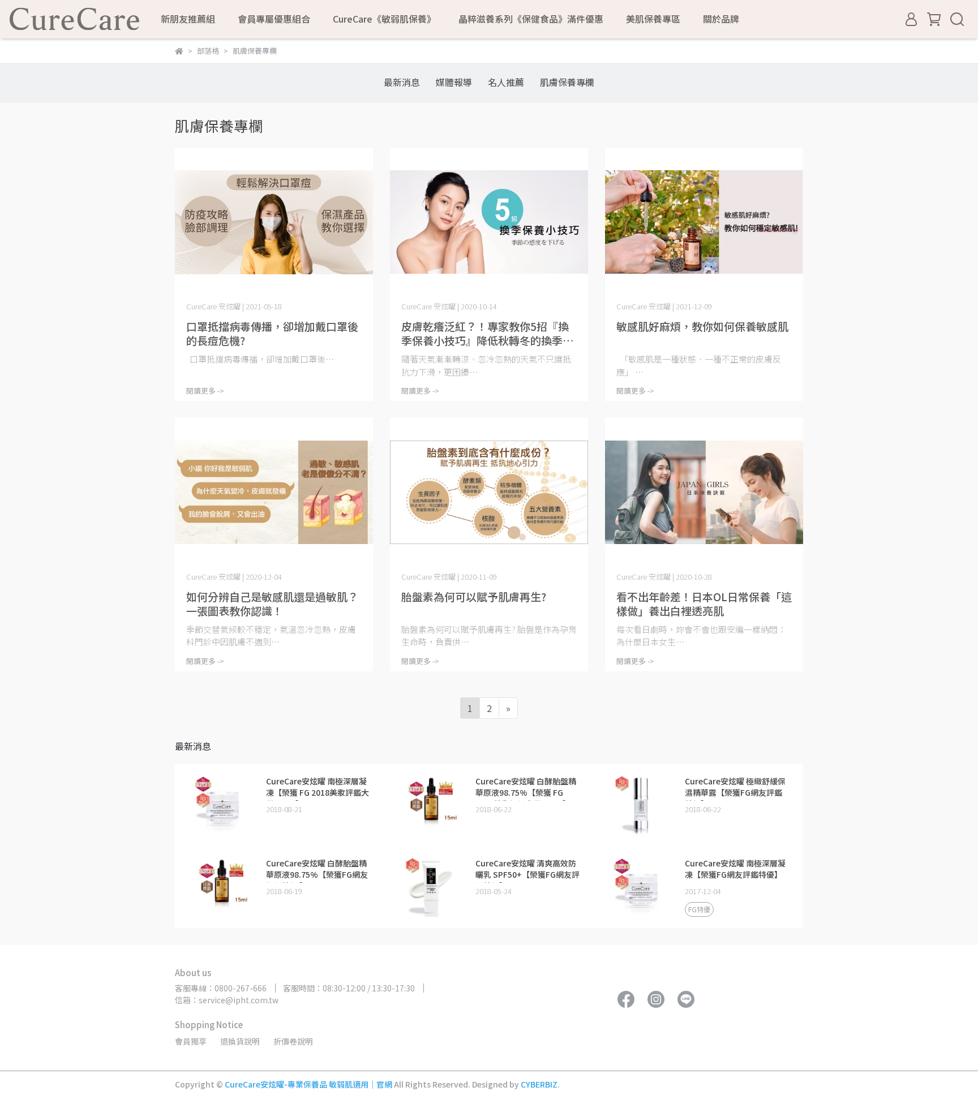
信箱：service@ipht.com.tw (226, 1000)
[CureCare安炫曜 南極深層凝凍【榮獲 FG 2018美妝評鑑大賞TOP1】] (221, 804)
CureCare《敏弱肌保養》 (384, 18)
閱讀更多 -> (205, 390)
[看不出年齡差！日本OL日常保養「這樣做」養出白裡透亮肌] (704, 492)
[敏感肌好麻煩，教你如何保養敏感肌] (704, 222)
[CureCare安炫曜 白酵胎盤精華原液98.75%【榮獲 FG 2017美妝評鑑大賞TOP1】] (431, 804)
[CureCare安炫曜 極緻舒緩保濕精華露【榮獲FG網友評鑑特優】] (640, 804)
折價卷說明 (293, 1041)
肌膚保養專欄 (567, 82)
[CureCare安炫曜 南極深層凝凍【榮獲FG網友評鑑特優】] (640, 886)
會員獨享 (191, 1041)
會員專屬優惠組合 (274, 18)
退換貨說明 (240, 1041)
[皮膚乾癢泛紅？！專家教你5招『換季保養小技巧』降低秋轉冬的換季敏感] (489, 222)
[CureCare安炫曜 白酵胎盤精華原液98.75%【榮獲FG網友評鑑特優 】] (221, 886)
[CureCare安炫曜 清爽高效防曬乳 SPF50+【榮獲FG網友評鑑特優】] (431, 886)
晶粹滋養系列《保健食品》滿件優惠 (530, 18)
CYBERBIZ (539, 1084)
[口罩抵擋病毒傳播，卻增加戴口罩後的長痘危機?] (274, 222)
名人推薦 (506, 82)
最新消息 (402, 82)
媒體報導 (454, 82)
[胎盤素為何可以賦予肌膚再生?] (489, 492)
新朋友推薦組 (188, 18)
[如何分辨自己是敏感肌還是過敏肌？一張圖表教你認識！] (274, 492)
